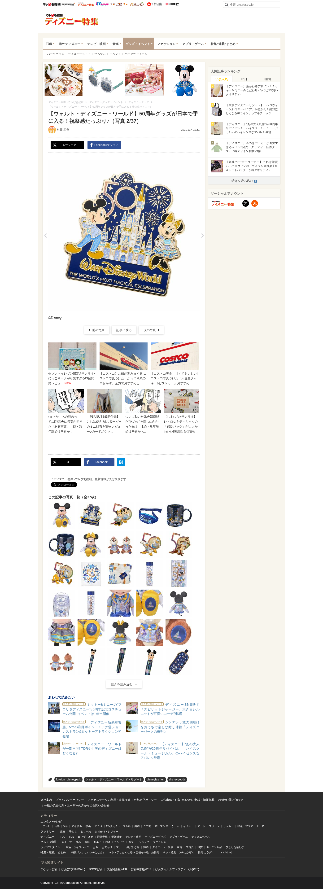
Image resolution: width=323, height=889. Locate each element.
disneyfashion (156, 779)
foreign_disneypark (68, 779)
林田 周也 (63, 129)
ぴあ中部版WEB (141, 869)
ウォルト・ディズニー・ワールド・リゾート (113, 779)
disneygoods (177, 779)
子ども (73, 831)
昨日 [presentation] (244, 79)
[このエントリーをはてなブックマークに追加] (121, 462)
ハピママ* (68, 4)
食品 (78, 842)
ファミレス (159, 842)
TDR (49, 44)
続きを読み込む (121, 684)
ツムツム (100, 54)
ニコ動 (147, 826)
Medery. (172, 4)
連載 (52, 852)
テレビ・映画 (96, 44)
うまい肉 (154, 4)
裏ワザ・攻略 (85, 836)
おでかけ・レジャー (106, 831)
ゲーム (175, 826)
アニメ (98, 826)
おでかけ (107, 847)
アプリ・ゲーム (193, 44)
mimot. (102, 4)
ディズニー (47, 836)
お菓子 (97, 842)
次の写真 (150, 330)
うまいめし (119, 4)
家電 (179, 847)
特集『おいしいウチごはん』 (88, 852)
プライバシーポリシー (70, 799)
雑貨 (200, 847)
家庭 (62, 831)
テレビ (47, 826)
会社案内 (46, 799)
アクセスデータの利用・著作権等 (109, 799)
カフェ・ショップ (138, 842)
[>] (202, 235)
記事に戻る (124, 330)
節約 (145, 847)
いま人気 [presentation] (221, 79)
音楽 (116, 44)
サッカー (228, 826)
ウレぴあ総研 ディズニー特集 (86, 4)
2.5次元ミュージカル (118, 826)
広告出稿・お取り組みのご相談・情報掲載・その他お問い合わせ (202, 799)
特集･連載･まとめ (223, 44)
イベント (115, 54)
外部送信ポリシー (145, 799)
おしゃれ (86, 831)
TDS (71, 836)
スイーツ (66, 842)
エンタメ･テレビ (51, 821)
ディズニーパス (201, 836)
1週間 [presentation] (267, 79)
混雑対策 (116, 836)
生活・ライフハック (77, 847)
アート (201, 826)
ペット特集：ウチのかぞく (178, 852)
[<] (45, 235)
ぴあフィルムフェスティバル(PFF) (177, 869)
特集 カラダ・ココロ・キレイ (215, 852)
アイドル (76, 826)
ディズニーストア (79, 54)
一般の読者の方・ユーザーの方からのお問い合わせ (76, 805)
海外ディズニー (69, 44)
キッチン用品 (214, 847)
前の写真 (98, 330)
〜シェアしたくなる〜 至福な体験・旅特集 (134, 852)
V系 (65, 826)
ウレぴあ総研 (52, 4)
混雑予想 (102, 836)
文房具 (190, 847)
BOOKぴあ (96, 869)
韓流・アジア (245, 826)
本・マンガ (161, 826)
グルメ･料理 (48, 842)
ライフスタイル (50, 847)
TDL (62, 836)
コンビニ (119, 842)
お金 (95, 847)
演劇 (137, 826)
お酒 (107, 842)
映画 (88, 826)
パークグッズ (55, 54)
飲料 (87, 842)
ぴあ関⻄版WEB (116, 869)
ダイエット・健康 (162, 847)
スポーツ (214, 826)
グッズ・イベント (138, 44)
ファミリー (47, 831)
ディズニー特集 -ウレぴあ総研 (72, 19)
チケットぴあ (48, 869)
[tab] (221, 78)
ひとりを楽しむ (235, 847)
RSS (254, 203)
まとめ (61, 852)
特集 (43, 852)
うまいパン (137, 4)
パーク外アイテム (136, 54)
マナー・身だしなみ (128, 847)
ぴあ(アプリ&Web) (73, 869)
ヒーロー (262, 826)
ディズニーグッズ (155, 836)
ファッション (166, 44)
